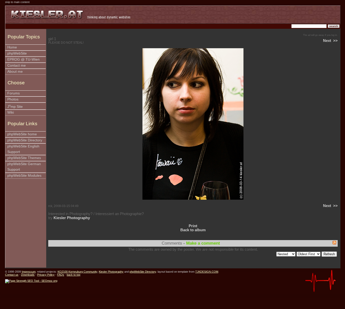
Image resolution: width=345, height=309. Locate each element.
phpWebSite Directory (24, 140)
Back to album (193, 230)
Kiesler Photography (72, 218)
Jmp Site (15, 106)
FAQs (60, 274)
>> (335, 41)
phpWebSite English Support (23, 149)
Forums (13, 93)
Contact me (16, 65)
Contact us (11, 274)
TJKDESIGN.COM (206, 271)
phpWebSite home (22, 134)
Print (193, 226)
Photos (12, 99)
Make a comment (203, 243)
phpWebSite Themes (24, 158)
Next (327, 41)
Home (12, 47)
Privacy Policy (46, 274)
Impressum (29, 271)
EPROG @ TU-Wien (23, 59)
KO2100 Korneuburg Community (77, 271)
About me (15, 71)
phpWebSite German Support (24, 166)
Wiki (10, 112)
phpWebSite (17, 53)
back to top (73, 274)
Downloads (28, 274)
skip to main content (17, 2)
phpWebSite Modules (24, 175)
